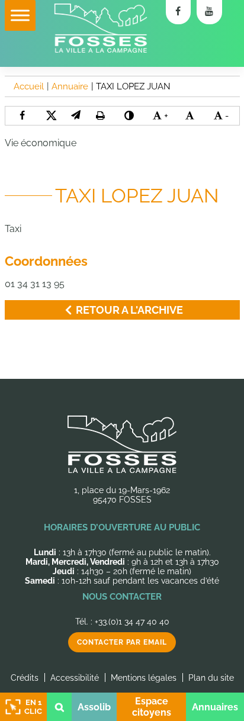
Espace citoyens (151, 707)
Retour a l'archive (129, 310)
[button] (75, 115)
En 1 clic (33, 707)
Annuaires (215, 707)
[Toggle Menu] (20, 15)
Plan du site (211, 678)
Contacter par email (122, 642)
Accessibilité (74, 678)
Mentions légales (143, 678)
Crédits (24, 678)
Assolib (94, 707)
